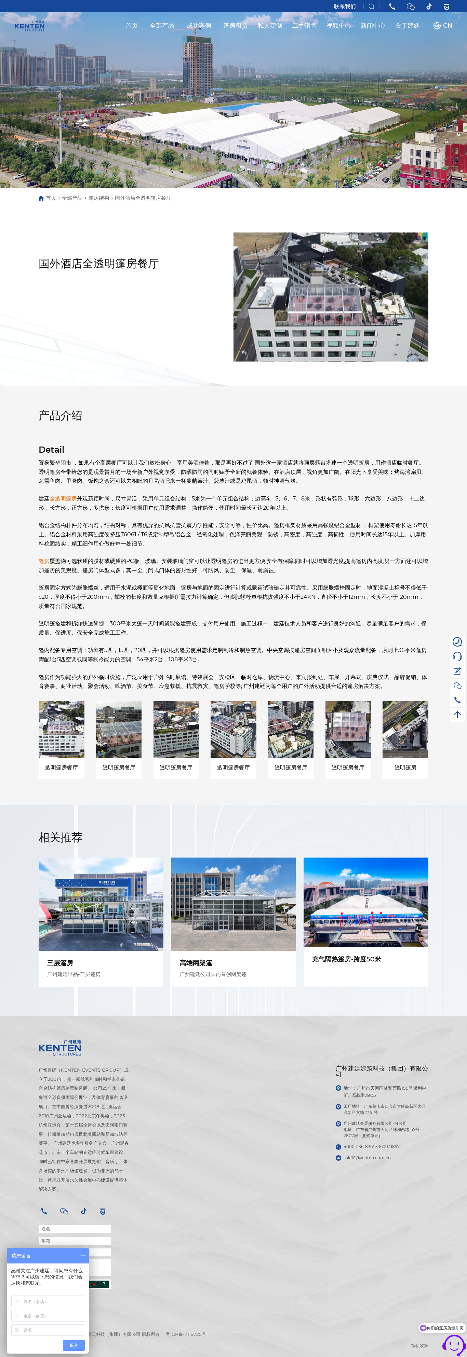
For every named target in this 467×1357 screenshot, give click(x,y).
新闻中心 (373, 25)
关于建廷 (407, 25)
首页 (131, 25)
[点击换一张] (94, 1284)
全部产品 (162, 25)
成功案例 (199, 25)
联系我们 (345, 6)
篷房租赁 (235, 25)
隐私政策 (419, 1345)
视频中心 (338, 25)
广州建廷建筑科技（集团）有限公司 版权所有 (114, 1334)
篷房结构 (99, 198)
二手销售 (304, 25)
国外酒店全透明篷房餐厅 (143, 198)
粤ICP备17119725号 (186, 1334)
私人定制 (270, 25)
